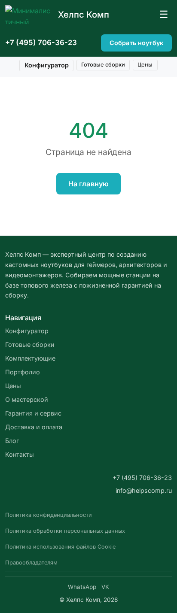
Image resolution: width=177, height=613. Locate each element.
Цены (145, 64)
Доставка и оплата (33, 427)
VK (105, 586)
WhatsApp (82, 586)
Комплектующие (30, 358)
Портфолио (22, 372)
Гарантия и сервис (33, 413)
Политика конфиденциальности (48, 515)
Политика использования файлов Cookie (60, 546)
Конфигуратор (46, 65)
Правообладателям (31, 562)
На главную (88, 183)
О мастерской (26, 399)
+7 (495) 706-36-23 (41, 42)
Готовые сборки (103, 64)
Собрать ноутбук (136, 42)
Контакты (19, 454)
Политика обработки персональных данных (65, 531)
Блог (12, 440)
